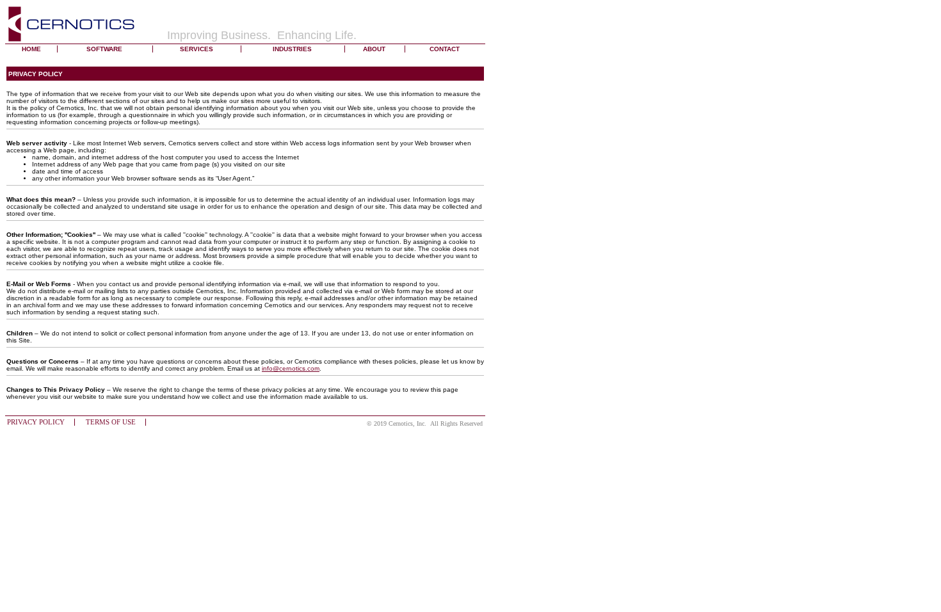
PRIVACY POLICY (36, 422)
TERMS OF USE (111, 422)
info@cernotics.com (290, 368)
